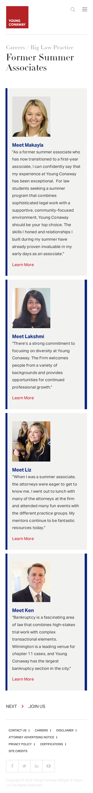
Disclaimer (64, 730)
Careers (15, 47)
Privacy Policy (20, 744)
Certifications (51, 744)
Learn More (23, 265)
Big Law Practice (52, 47)
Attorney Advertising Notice (31, 737)
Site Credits (18, 751)
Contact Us (17, 730)
